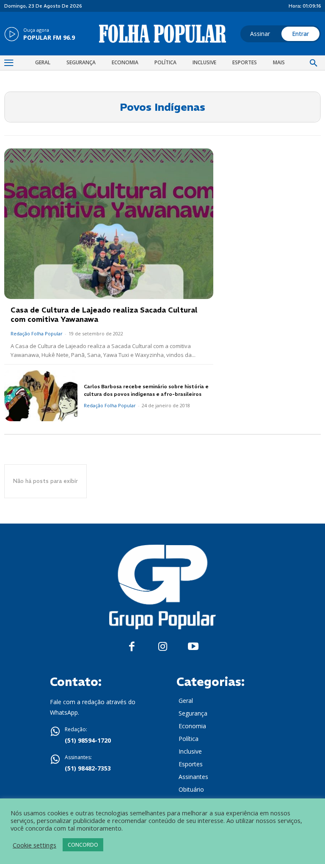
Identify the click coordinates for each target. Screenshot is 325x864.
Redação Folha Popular (37, 333)
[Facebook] (131, 647)
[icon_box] (39, 35)
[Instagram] (162, 647)
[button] (313, 63)
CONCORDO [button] (83, 844)
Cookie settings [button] (34, 845)
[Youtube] (193, 647)
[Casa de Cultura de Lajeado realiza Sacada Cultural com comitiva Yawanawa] (108, 223)
